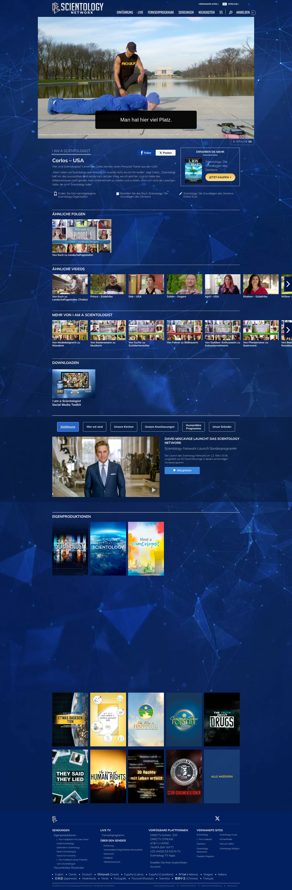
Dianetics (201, 844)
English (59, 885)
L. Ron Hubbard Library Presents (72, 859)
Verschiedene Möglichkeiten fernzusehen (123, 849)
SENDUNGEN (186, 12)
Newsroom (109, 853)
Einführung (109, 845)
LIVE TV (105, 830)
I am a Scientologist (66, 863)
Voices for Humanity (66, 855)
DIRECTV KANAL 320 (163, 835)
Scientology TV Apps (162, 855)
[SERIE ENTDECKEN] (70, 549)
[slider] (152, 135)
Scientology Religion (229, 848)
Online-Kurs (208, 195)
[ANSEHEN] (70, 605)
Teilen (147, 152)
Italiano (222, 885)
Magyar (208, 885)
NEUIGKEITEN (207, 12)
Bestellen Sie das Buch (143, 195)
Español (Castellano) (161, 885)
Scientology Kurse (228, 834)
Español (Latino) (133, 885)
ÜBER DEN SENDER (113, 840)
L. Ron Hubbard (204, 839)
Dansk (73, 885)
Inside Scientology (65, 843)
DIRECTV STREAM (161, 839)
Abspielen (184, 470)
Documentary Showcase (69, 867)
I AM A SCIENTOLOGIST (71, 151)
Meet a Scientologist (66, 851)
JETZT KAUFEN (219, 177)
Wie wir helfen (227, 844)
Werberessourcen (112, 861)
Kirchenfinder (226, 839)
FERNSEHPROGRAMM (161, 12)
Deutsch (87, 885)
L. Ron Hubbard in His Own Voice (72, 839)
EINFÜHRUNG (125, 12)
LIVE (140, 12)
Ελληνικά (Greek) (108, 885)
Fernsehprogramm (113, 835)
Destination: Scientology (68, 847)
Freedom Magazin (205, 856)
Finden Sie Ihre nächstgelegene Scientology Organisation (77, 195)
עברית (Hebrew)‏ (188, 885)
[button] (4, 284)
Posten (167, 152)
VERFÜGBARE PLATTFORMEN (168, 830)
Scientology (202, 834)
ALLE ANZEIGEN (222, 776)
